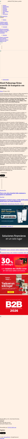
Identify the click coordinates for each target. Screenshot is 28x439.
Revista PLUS (7, 437)
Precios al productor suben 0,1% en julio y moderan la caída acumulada (4, 31)
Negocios (5, 10)
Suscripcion (5, 14)
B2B (4, 12)
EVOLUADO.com (12, 427)
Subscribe (2, 438)
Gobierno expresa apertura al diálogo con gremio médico (4, 23)
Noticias (4, 5)
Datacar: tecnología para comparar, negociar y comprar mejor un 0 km (4, 39)
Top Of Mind (5, 11)
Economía (5, 9)
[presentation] (0, 42)
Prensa (1, 91)
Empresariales (6, 6)
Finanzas (5, 7)
